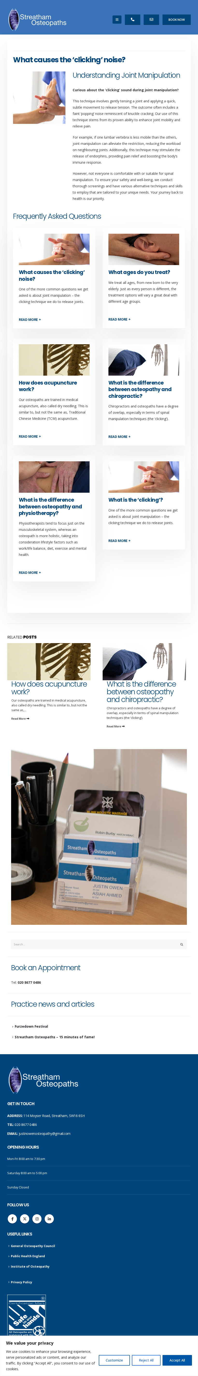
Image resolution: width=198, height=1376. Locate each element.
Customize (114, 1360)
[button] (117, 19)
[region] (99, 1356)
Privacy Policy (21, 1282)
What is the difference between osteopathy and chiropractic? (139, 389)
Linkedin (49, 1218)
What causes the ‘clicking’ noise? (52, 275)
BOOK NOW (177, 20)
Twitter (24, 1218)
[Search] (182, 944)
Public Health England (28, 1256)
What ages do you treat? (139, 272)
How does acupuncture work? (48, 386)
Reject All (146, 1360)
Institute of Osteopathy (30, 1266)
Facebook (12, 1218)
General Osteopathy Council (33, 1246)
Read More (19, 726)
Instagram (37, 1218)
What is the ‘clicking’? (135, 499)
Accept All (177, 1360)
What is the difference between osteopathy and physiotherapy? (50, 506)
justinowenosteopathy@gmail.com (45, 1133)
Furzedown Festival (31, 1026)
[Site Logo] (37, 19)
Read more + (30, 319)
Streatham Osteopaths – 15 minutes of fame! (55, 1037)
